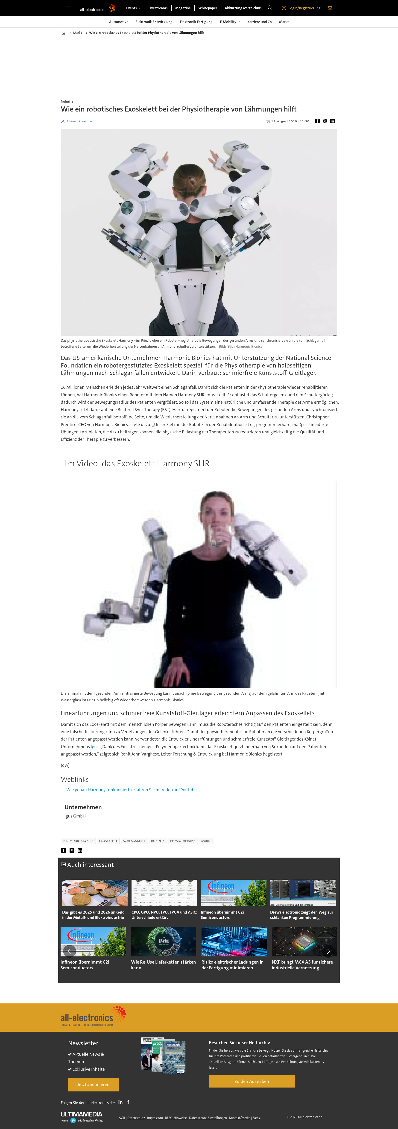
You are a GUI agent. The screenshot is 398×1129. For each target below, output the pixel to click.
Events (131, 8)
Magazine (183, 8)
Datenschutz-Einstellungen (208, 1118)
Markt (284, 21)
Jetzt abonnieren (93, 1084)
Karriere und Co (259, 21)
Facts (256, 1118)
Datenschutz (136, 1118)
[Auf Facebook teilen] (318, 121)
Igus (95, 747)
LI (121, 1102)
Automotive (118, 21)
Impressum (155, 1118)
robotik (157, 841)
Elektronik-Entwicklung (154, 21)
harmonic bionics (78, 841)
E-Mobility (228, 21)
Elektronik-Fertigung (196, 21)
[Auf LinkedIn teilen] (333, 121)
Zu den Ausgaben (251, 1081)
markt (206, 841)
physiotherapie (183, 841)
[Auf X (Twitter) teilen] (325, 121)
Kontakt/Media (239, 1118)
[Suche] (270, 8)
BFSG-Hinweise (176, 1118)
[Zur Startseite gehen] (98, 8)
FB (129, 1102)
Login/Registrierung (305, 8)
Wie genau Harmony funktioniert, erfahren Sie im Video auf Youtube (131, 790)
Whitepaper (207, 8)
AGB (122, 1118)
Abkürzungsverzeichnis (243, 8)
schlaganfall (134, 841)
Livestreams (158, 8)
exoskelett (108, 841)
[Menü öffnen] (68, 8)
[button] (69, 951)
